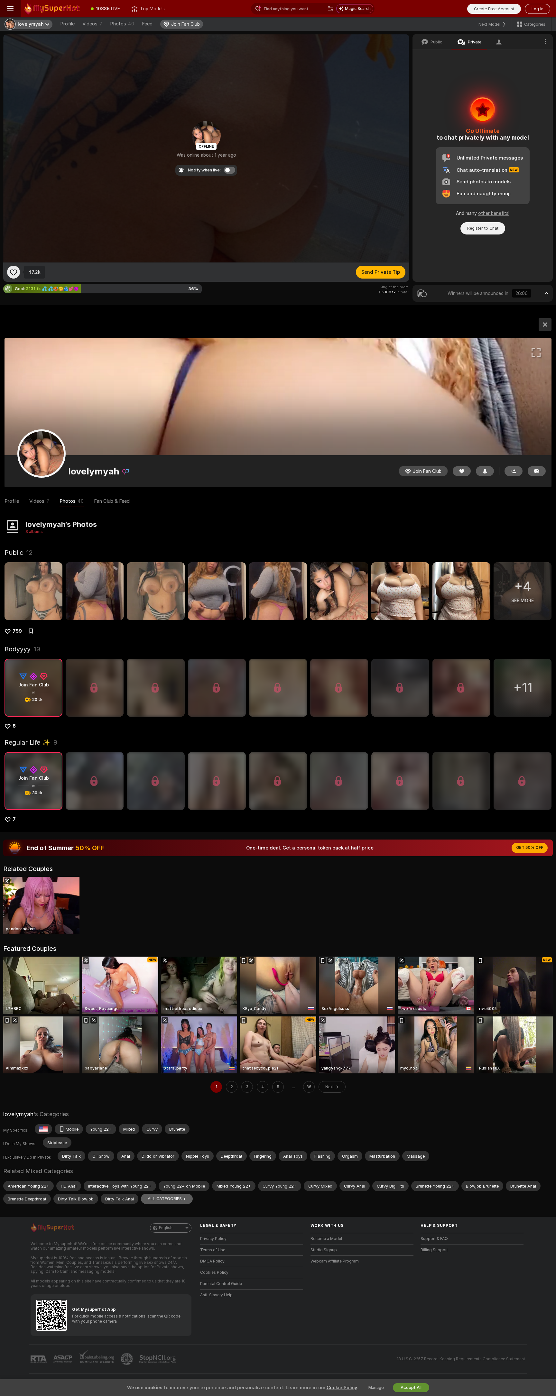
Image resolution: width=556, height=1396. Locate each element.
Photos (122, 24)
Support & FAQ (434, 1238)
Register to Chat (482, 228)
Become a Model (326, 1238)
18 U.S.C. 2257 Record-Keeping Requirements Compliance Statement (461, 1359)
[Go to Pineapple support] (127, 1359)
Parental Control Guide (221, 1283)
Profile (67, 24)
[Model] (545, 324)
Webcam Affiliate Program (334, 1261)
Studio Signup (323, 1250)
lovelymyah (18, 1114)
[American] (43, 1129)
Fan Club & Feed (112, 501)
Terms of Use (212, 1250)
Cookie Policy (342, 1387)
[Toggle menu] (10, 8)
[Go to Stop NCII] (158, 1359)
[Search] (330, 8)
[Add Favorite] (13, 272)
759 (17, 631)
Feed (147, 24)
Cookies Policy (214, 1272)
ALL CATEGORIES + (167, 1198)
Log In (537, 8)
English (165, 1228)
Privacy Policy (213, 1238)
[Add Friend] (514, 471)
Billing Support (434, 1250)
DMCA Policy (212, 1261)
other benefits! (493, 213)
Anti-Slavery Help (216, 1295)
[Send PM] (537, 471)
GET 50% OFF (529, 847)
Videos (92, 24)
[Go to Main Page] (53, 8)
